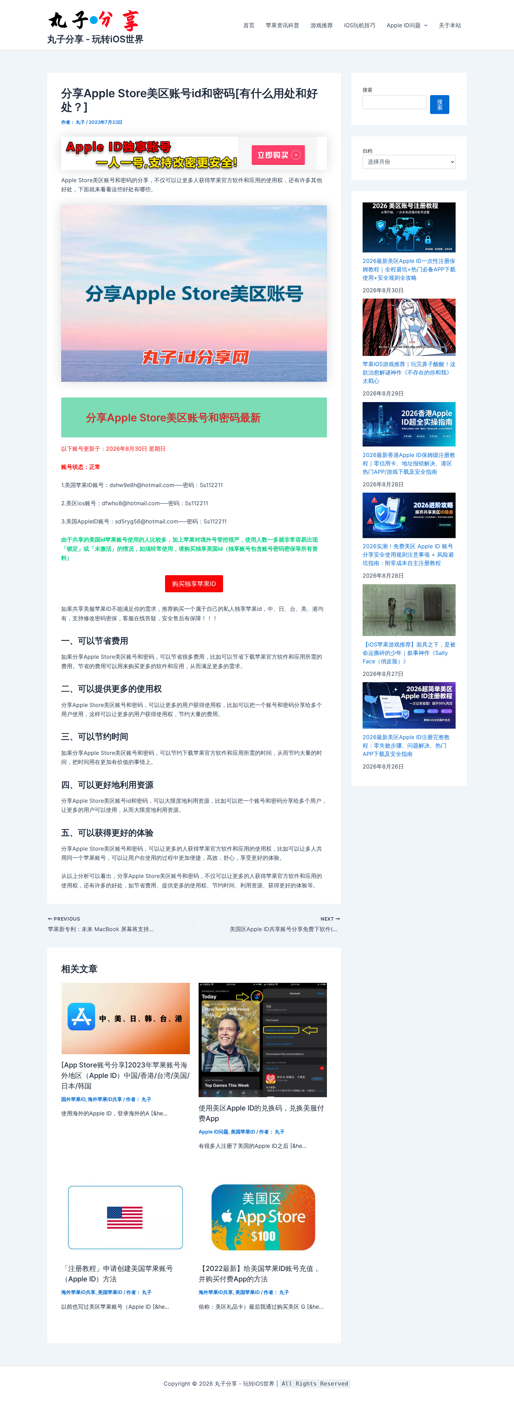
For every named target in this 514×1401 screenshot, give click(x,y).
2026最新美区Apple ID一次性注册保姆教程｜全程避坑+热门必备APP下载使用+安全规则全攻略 (409, 269)
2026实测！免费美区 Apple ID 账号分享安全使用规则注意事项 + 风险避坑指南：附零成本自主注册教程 (408, 555)
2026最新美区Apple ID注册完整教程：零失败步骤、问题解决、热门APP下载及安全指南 (406, 745)
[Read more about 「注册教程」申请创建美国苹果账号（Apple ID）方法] (125, 1217)
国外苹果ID (73, 1099)
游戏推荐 (321, 25)
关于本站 (450, 25)
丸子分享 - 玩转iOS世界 (95, 39)
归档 (367, 151)
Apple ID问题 (404, 25)
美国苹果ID (243, 1132)
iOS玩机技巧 (360, 25)
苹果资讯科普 (282, 25)
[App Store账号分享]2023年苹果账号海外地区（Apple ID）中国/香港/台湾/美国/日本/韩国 (125, 1075)
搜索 (367, 90)
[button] (424, 25)
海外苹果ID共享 (105, 1099)
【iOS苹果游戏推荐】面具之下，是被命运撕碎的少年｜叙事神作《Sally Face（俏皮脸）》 (409, 653)
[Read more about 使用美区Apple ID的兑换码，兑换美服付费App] (263, 1039)
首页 (249, 25)
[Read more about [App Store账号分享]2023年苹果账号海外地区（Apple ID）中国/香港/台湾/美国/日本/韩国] (125, 1017)
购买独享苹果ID (194, 583)
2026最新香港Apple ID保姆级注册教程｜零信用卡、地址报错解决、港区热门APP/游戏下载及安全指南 (409, 463)
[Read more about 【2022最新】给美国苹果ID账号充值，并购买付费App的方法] (263, 1217)
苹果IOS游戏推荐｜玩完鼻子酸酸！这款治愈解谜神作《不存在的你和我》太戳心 (409, 373)
